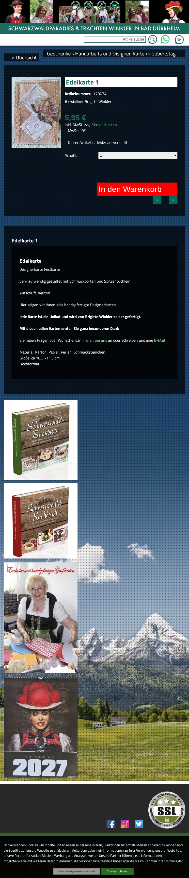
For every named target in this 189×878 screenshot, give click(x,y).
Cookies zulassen (117, 871)
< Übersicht (24, 57)
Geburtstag (163, 53)
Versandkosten (104, 125)
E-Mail (159, 340)
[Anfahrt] (88, 6)
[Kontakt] (114, 6)
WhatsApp (165, 38)
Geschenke (59, 53)
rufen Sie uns (96, 340)
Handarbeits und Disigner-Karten (111, 53)
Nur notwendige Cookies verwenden (76, 871)
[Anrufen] (101, 6)
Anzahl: (71, 155)
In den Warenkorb (130, 189)
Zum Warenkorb (179, 37)
